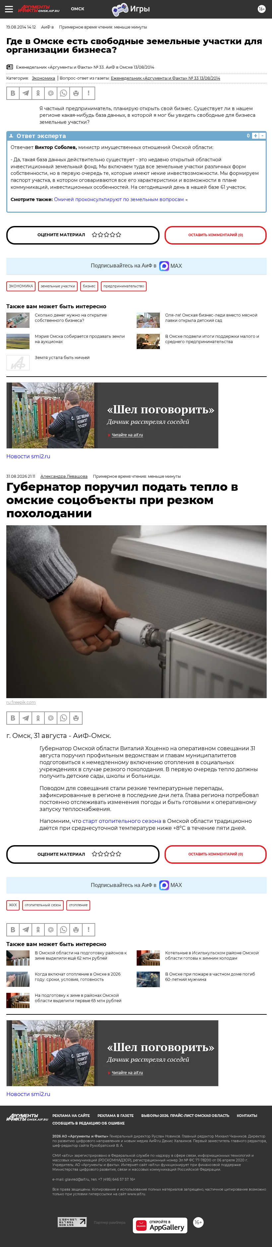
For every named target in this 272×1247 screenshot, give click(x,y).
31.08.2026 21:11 (20, 476)
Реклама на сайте (71, 1116)
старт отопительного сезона (122, 821)
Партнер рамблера (109, 1222)
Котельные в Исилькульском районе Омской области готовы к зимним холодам (212, 955)
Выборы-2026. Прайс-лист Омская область (185, 1116)
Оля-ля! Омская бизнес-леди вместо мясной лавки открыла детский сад (211, 318)
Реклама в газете (116, 1116)
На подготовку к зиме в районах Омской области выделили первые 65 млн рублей (78, 998)
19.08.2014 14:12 (21, 27)
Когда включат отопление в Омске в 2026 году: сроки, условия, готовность (77, 977)
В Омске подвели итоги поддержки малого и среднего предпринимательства (212, 339)
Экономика (43, 78)
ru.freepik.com (21, 702)
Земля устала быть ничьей (62, 357)
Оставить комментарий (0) (215, 235)
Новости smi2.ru (28, 456)
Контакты (247, 1116)
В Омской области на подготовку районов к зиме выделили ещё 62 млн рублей (81, 955)
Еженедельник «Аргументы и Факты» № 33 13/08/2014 (165, 78)
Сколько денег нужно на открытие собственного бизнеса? (71, 318)
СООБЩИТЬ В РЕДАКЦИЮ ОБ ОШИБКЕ (88, 1123)
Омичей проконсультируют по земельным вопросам (119, 199)
